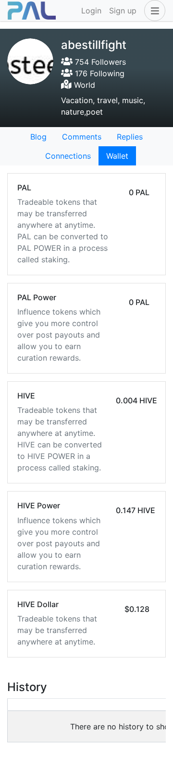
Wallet (117, 156)
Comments (81, 136)
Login (91, 10)
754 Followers (99, 62)
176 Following (98, 73)
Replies (130, 136)
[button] (152, 10)
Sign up (122, 10)
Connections (68, 156)
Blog (38, 136)
